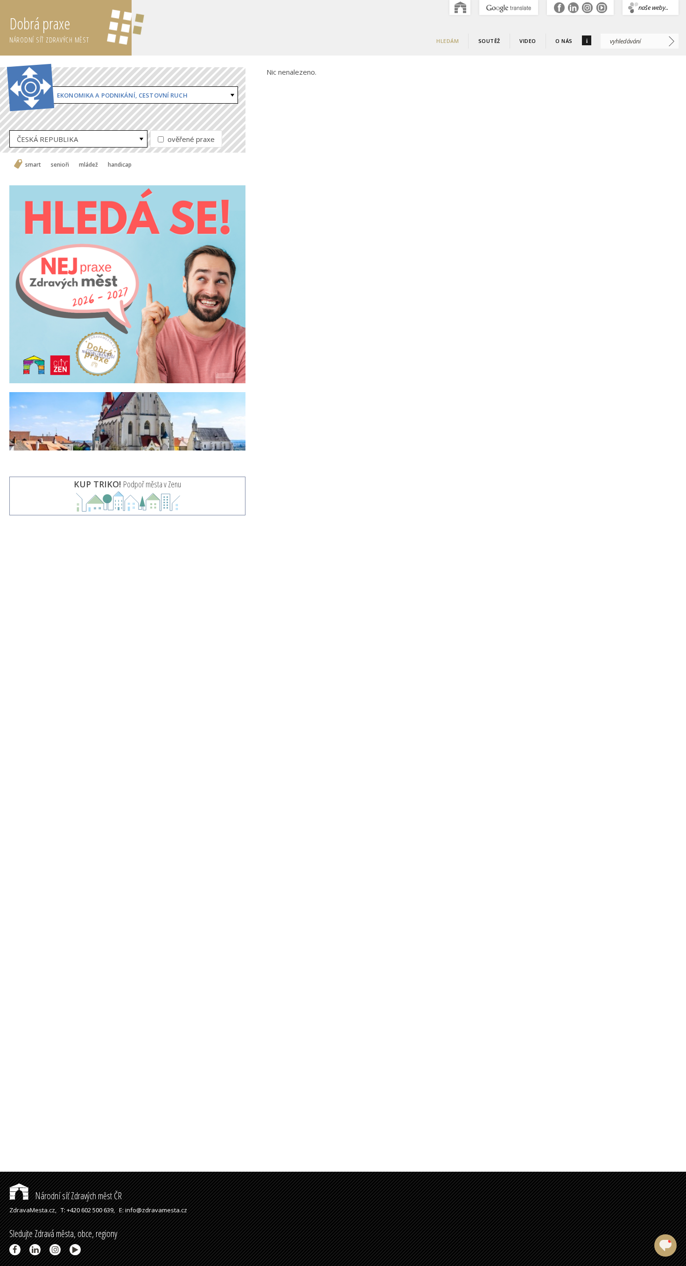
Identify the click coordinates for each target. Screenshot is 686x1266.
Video (527, 40)
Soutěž (489, 40)
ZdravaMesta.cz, (32, 1210)
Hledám (447, 40)
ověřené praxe (190, 139)
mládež (88, 165)
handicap (120, 165)
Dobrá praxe (49, 28)
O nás (564, 40)
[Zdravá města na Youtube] (77, 1249)
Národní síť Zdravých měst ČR (77, 1195)
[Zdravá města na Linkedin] (36, 1249)
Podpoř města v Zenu (127, 484)
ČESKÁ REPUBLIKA (47, 139)
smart (33, 165)
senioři (60, 165)
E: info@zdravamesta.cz (153, 1210)
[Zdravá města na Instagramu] (56, 1249)
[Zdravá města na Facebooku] (16, 1249)
